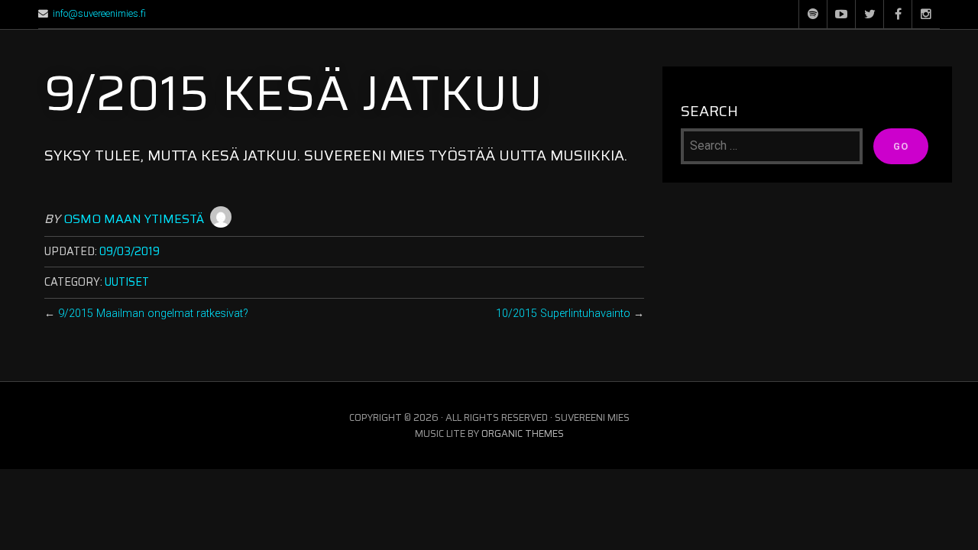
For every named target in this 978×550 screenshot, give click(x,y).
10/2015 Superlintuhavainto (563, 313)
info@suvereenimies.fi (99, 13)
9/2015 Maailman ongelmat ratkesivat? (153, 313)
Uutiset (127, 281)
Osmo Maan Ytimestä (133, 218)
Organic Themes (522, 433)
